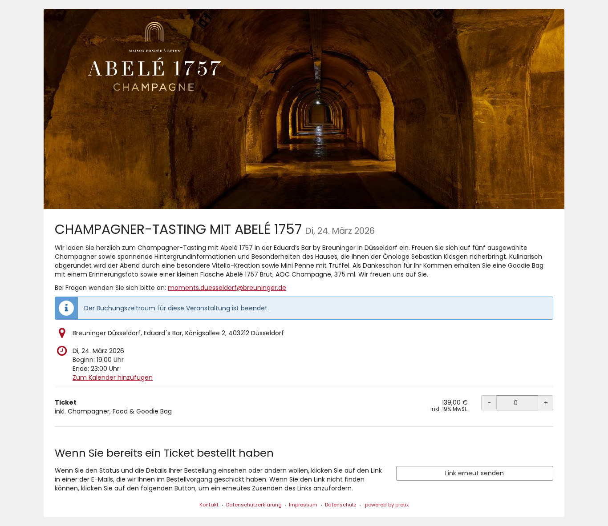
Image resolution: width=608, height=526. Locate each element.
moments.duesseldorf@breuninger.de (227, 287)
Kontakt (209, 504)
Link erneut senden (474, 473)
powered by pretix (387, 504)
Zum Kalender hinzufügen (113, 377)
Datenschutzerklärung (254, 504)
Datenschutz (341, 504)
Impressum (303, 504)
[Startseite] (304, 109)
